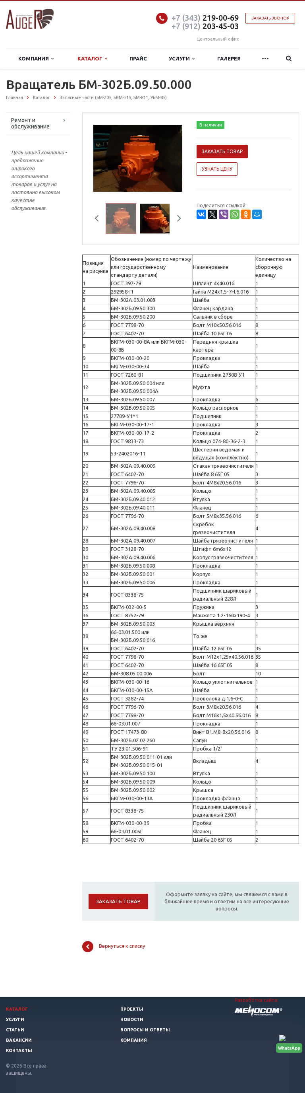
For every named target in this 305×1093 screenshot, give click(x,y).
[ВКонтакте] (201, 214)
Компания (34, 58)
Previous (105, 157)
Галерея (229, 58)
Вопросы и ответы (145, 1029)
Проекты (131, 1009)
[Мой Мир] (257, 214)
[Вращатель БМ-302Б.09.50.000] (137, 157)
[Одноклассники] (246, 214)
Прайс (138, 58)
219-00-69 (205, 17)
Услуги (180, 58)
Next (170, 157)
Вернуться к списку (122, 946)
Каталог (91, 58)
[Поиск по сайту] (289, 59)
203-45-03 (205, 26)
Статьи (15, 1029)
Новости (131, 1019)
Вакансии (19, 1040)
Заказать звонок (270, 18)
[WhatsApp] (234, 214)
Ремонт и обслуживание (30, 123)
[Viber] (223, 214)
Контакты (19, 1050)
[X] (212, 214)
